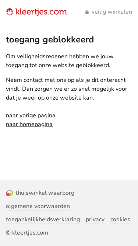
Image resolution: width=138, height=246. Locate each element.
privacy (95, 219)
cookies (120, 219)
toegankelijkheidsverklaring (43, 219)
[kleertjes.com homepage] (36, 12)
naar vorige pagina (31, 115)
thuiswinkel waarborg (44, 193)
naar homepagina (29, 124)
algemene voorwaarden (38, 206)
